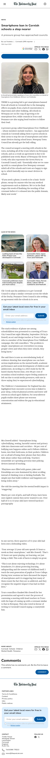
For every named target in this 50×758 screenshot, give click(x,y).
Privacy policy (7, 699)
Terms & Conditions (9, 694)
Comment (42, 672)
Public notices (7, 703)
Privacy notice (11, 322)
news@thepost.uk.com (14, 753)
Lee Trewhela (8, 42)
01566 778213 (13, 750)
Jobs (3, 701)
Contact (5, 696)
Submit (41, 315)
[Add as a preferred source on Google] (27, 48)
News (3, 20)
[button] (4, 4)
